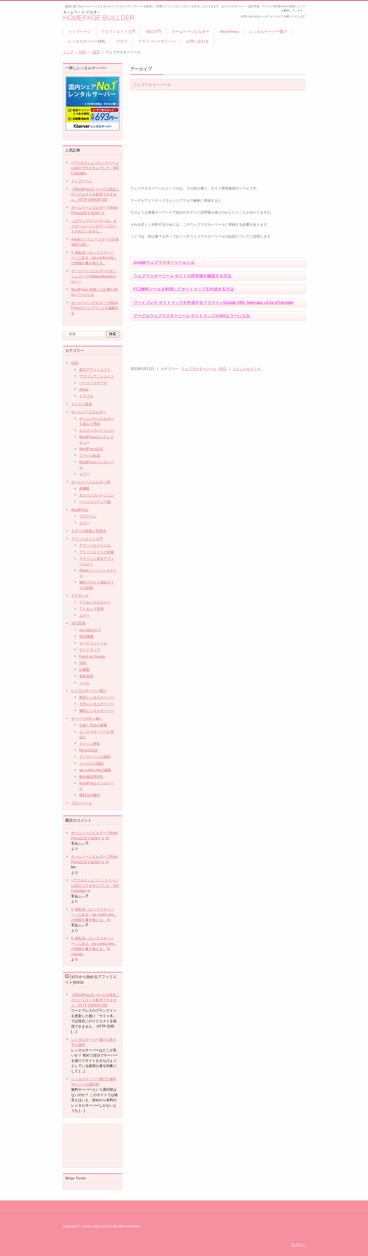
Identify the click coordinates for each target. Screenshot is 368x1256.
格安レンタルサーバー (96, 697)
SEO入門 (153, 31)
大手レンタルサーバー (96, 704)
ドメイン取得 (81, 404)
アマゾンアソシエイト (96, 376)
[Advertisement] (228, 129)
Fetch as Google (92, 656)
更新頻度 (86, 676)
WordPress (229, 31)
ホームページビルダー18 (90, 482)
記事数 (84, 670)
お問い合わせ (197, 41)
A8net (83, 389)
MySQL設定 (88, 750)
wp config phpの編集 (95, 770)
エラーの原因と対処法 (88, 531)
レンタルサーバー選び (268, 31)
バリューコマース (93, 383)
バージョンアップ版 (95, 502)
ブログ (121, 41)
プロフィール (81, 803)
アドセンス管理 (91, 609)
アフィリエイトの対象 (96, 552)
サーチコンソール (93, 643)
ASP (74, 363)
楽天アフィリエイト (95, 370)
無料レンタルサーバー (96, 711)
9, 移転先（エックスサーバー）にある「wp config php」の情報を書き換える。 (94, 914)
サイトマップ (89, 650)
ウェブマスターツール (152, 85)
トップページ (79, 31)
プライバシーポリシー (157, 41)
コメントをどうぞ (246, 369)
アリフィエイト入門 (118, 31)
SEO (96, 52)
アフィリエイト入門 (87, 539)
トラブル (86, 396)
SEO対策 (78, 623)
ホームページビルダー (190, 31)
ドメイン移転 (89, 744)
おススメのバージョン (96, 430)
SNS (82, 663)
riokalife (77, 954)
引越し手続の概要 (93, 725)
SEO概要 (86, 636)
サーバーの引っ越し (87, 718)
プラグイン (88, 516)
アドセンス (80, 595)
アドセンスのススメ (95, 602)
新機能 (84, 488)
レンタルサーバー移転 (87, 41)
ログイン (298, 1245)
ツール (84, 683)
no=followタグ (90, 630)
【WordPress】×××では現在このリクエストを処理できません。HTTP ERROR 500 (95, 1000)
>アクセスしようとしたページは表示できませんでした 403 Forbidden (95, 885)
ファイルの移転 (91, 763)
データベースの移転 (95, 757)
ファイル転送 (89, 456)
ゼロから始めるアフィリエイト (97, 26)
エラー (84, 474)
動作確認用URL (91, 777)
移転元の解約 (89, 795)
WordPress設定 (91, 449)
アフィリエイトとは (95, 545)
